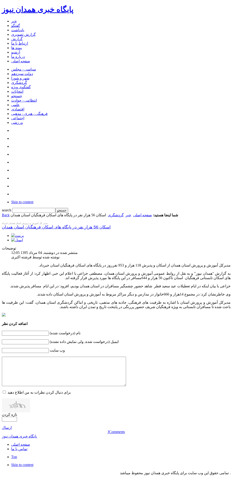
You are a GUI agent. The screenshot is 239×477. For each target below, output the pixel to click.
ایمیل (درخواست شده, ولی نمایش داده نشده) (84, 342)
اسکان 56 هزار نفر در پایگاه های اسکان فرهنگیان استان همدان (56, 227)
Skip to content (22, 202)
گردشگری (116, 215)
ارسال (7, 428)
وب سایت (57, 350)
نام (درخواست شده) (65, 333)
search (7, 210)
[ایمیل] (17, 240)
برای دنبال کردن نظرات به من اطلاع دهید (39, 392)
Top (14, 457)
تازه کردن (9, 414)
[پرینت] (17, 236)
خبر (128, 215)
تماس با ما (19, 449)
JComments (116, 432)
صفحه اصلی (142, 215)
